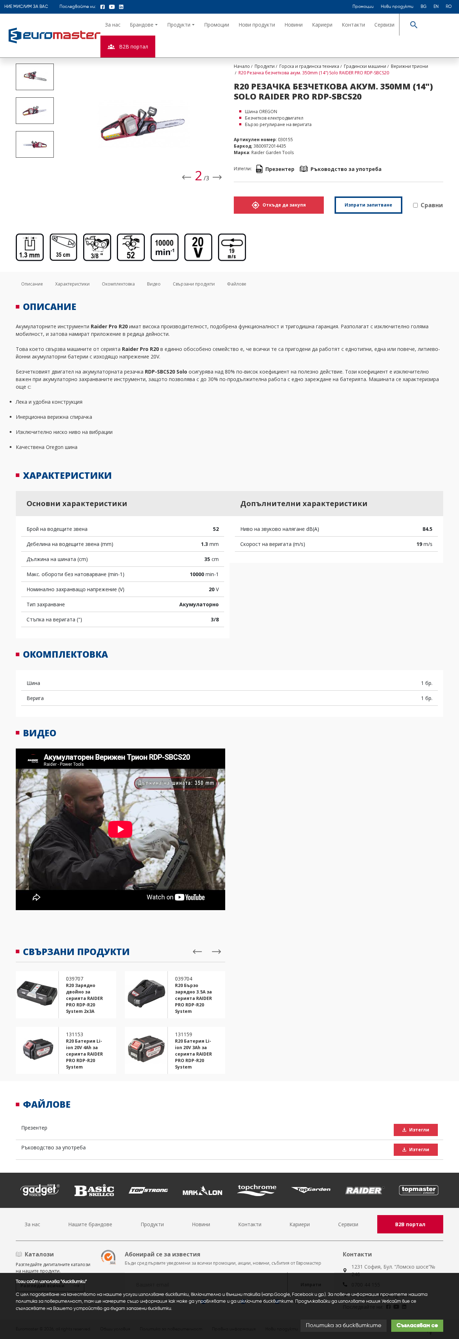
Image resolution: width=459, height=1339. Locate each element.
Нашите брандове (90, 1224)
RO (449, 7)
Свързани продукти (194, 284)
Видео (154, 284)
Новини (293, 24)
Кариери (322, 24)
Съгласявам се (417, 1326)
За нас (112, 24)
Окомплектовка (118, 284)
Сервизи (384, 24)
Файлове (236, 284)
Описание (32, 284)
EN (436, 7)
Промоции (363, 7)
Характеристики (72, 284)
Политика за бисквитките (343, 1326)
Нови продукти (397, 7)
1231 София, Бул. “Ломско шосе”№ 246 (393, 1270)
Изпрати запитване (368, 205)
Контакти (353, 24)
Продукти (152, 1224)
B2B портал (410, 1224)
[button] (143, 25)
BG (423, 7)
